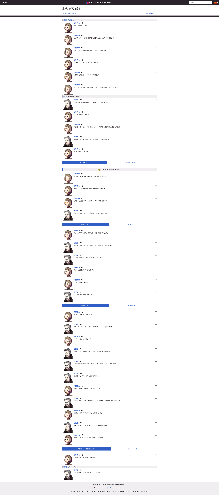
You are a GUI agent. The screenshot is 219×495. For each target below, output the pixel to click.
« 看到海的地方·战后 (69, 13)
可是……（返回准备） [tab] (133, 449)
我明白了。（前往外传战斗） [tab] (86, 449)
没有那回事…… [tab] (84, 163)
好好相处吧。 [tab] (132, 224)
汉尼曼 (65, 96)
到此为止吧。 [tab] (85, 224)
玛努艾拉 (71, 20)
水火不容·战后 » (151, 13)
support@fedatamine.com (110, 488)
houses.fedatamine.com (100, 2)
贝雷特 (65, 20)
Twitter (122, 488)
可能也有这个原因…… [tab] (131, 163)
